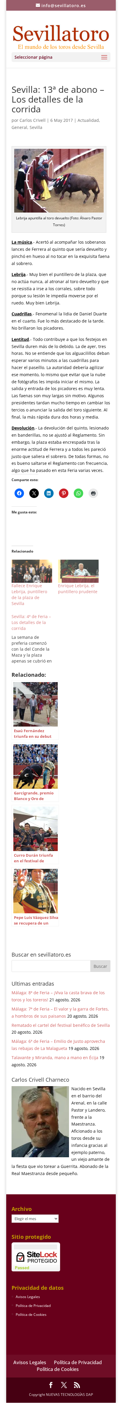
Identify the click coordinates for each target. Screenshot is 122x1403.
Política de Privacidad (33, 1305)
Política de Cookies (31, 1314)
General (19, 127)
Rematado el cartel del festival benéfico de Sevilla (61, 1025)
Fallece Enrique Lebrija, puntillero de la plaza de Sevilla (29, 594)
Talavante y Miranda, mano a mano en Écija (55, 1057)
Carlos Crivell (33, 120)
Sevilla (36, 127)
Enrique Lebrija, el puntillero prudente (77, 588)
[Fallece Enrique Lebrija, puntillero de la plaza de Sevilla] (32, 571)
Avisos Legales (28, 1296)
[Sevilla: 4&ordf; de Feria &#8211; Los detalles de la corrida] (35, 639)
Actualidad (88, 120)
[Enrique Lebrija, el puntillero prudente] (78, 571)
